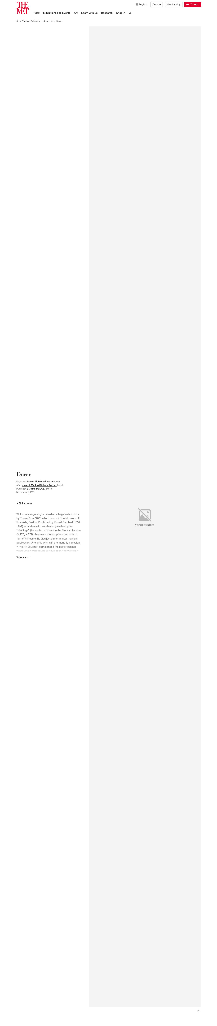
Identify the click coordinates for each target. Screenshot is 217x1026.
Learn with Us (89, 12)
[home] (17, 21)
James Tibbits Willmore (40, 481)
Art (76, 12)
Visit (37, 12)
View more (22, 557)
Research (107, 12)
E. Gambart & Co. (36, 488)
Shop (119, 12)
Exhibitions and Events (56, 12)
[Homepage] (22, 8)
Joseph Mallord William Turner (39, 485)
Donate (157, 4)
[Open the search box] (130, 13)
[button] (198, 1011)
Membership (174, 4)
